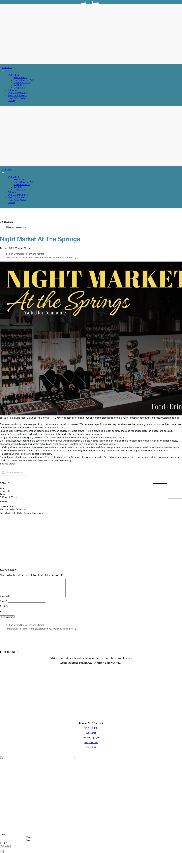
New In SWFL (20, 77)
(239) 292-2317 (91, 742)
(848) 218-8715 (91, 728)
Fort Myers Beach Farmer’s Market (25, 253)
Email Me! (91, 733)
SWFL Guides (20, 88)
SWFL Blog (13, 75)
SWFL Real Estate (22, 82)
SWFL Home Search (17, 95)
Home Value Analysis (17, 98)
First (28, 837)
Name (3, 601)
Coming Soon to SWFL (24, 80)
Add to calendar (14, 472)
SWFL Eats (19, 85)
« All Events (6, 221)
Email (3, 606)
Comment (5, 596)
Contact (11, 100)
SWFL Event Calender (18, 93)
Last (28, 840)
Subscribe (12, 90)
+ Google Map (36, 513)
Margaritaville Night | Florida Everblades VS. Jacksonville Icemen (41, 257)
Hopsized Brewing (8, 506)
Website (3, 611)
